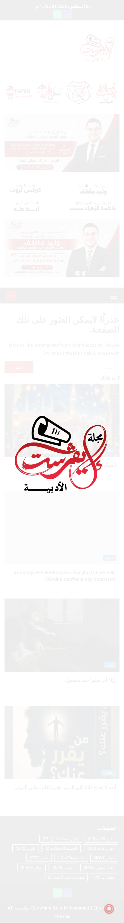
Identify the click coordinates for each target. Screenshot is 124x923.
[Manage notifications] (109, 909)
